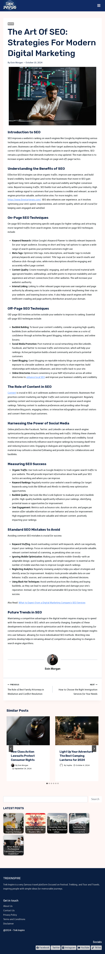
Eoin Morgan (23, 765)
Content (12, 393)
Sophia (69, 765)
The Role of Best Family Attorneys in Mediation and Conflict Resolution (26, 689)
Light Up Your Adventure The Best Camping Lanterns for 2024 (76, 756)
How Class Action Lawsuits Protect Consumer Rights (23, 756)
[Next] (94, 748)
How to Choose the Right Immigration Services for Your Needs (78, 689)
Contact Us (8, 910)
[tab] (47, 783)
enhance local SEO (35, 377)
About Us (7, 906)
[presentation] (28, 730)
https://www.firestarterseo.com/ (24, 199)
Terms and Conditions (14, 919)
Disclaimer (8, 923)
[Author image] (12, 765)
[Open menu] (99, 5)
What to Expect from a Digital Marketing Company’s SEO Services (52, 602)
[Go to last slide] (11, 748)
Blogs (10, 24)
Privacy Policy (10, 915)
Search (95, 799)
